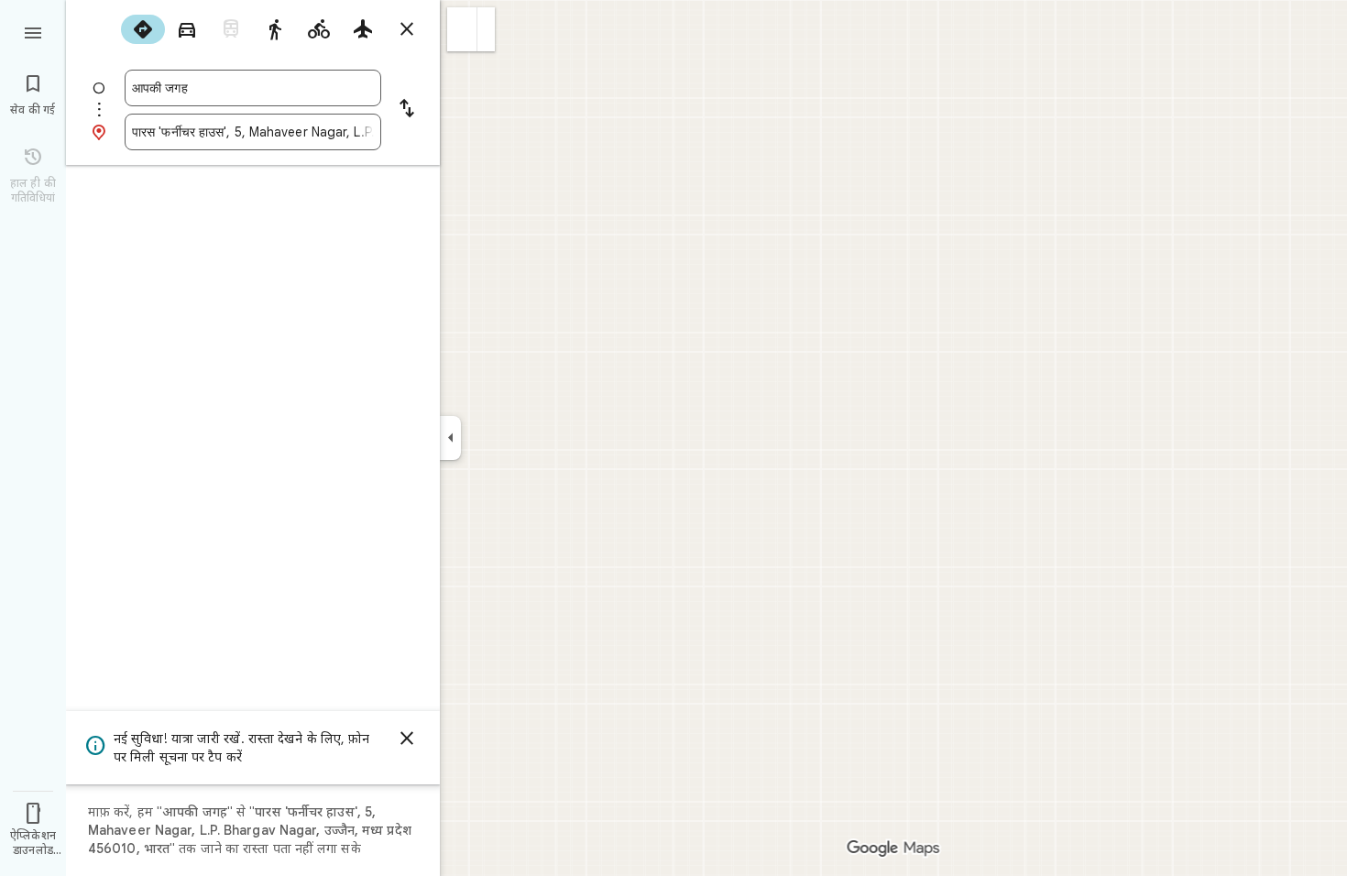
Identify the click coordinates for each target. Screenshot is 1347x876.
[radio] (143, 29)
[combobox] (253, 88)
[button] (462, 29)
